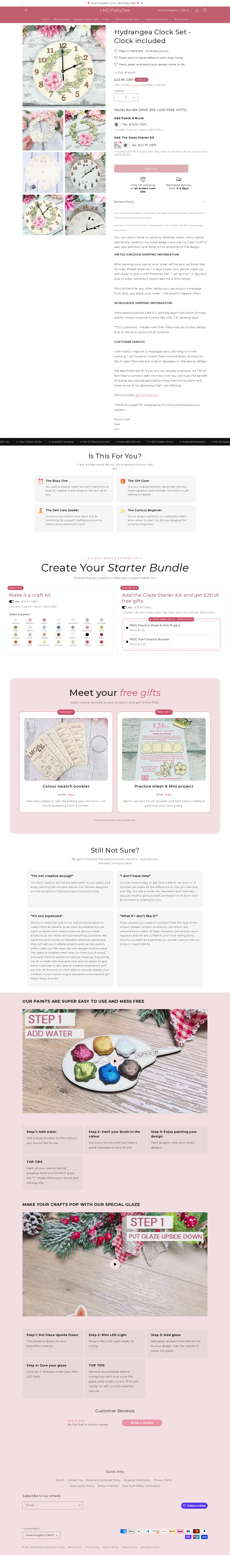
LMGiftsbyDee (37, 1547)
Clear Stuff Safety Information (141, 1486)
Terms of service (110, 1547)
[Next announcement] (206, 3)
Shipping (136, 84)
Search (60, 1479)
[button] (26, 10)
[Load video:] (115, 1061)
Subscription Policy (82, 1486)
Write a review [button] (142, 1422)
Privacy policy (92, 1547)
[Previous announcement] (23, 3)
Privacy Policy (163, 1479)
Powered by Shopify (54, 1547)
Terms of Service (108, 1486)
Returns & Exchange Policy (103, 1479)
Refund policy (75, 1547)
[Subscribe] (79, 1505)
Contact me (75, 1479)
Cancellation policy (150, 1547)
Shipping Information (137, 1479)
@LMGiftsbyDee (147, 395)
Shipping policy (130, 1547)
